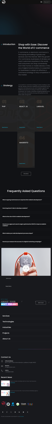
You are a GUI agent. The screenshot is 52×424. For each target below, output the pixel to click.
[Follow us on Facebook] (7, 412)
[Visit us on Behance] (19, 412)
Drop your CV (47, 2)
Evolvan (22, 416)
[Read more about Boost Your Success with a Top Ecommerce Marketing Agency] (5, 394)
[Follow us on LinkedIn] (15, 412)
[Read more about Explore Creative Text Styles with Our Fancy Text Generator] (5, 384)
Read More (5, 127)
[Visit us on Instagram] (27, 412)
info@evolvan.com (10, 367)
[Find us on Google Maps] (2, 412)
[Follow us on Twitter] (11, 412)
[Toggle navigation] (41, 2)
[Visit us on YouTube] (23, 412)
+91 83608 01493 (9, 372)
